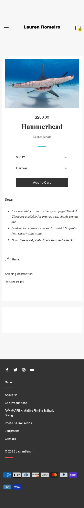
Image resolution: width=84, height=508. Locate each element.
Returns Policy (14, 282)
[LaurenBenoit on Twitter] (15, 370)
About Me (11, 395)
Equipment (12, 431)
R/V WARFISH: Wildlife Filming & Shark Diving (29, 413)
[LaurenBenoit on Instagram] (24, 370)
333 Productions (16, 403)
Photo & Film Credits (18, 423)
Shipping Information (19, 274)
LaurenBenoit (25, 451)
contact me (34, 233)
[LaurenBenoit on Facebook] (7, 370)
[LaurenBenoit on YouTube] (32, 370)
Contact (10, 439)
